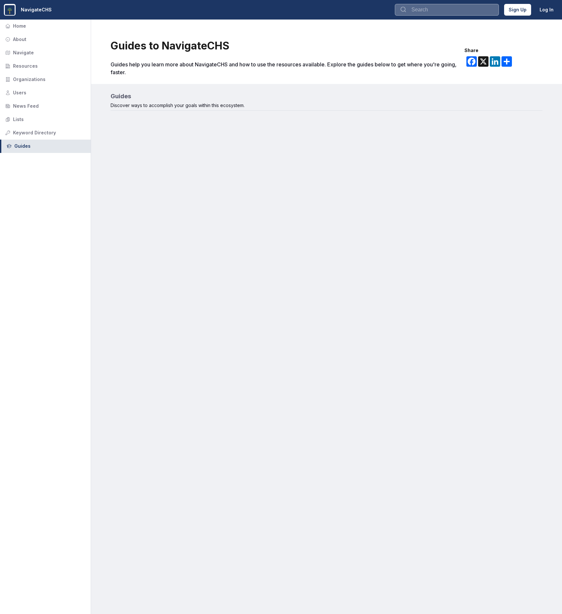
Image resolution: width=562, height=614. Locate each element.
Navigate (19, 52)
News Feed (21, 106)
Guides (18, 146)
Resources (21, 66)
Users (15, 92)
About (15, 39)
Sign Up (518, 9)
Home (15, 26)
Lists (14, 119)
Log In (547, 9)
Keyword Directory (30, 132)
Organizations (25, 79)
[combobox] (447, 10)
